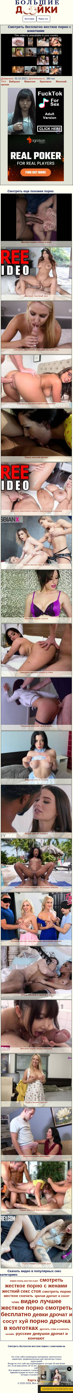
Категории (29, 19)
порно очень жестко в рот (24, 1281)
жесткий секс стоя (21, 1291)
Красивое (45, 81)
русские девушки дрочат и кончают (42, 1336)
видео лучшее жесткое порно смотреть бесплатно (36, 1307)
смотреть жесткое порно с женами (36, 1283)
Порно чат (43, 19)
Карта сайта (36, 1380)
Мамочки (29, 81)
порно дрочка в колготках (37, 1324)
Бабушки (14, 81)
